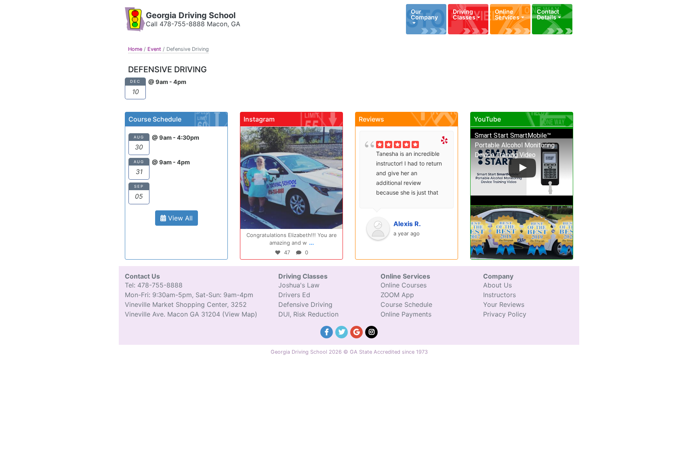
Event (154, 49)
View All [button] (179, 218)
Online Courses (404, 285)
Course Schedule (406, 304)
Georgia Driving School (190, 15)
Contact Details (548, 14)
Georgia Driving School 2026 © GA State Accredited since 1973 (349, 352)
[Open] (291, 178)
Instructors (499, 295)
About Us (497, 285)
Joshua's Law (299, 285)
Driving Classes (464, 14)
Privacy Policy (504, 314)
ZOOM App (397, 295)
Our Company (424, 14)
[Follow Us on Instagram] (371, 331)
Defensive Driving (305, 304)
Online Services (507, 14)
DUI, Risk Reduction (308, 314)
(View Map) (239, 314)
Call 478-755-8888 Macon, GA (193, 24)
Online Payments (406, 314)
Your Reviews (503, 304)
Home (135, 49)
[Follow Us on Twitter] (342, 331)
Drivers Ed (294, 295)
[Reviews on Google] (357, 331)
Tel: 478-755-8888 (154, 285)
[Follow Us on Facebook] (327, 331)
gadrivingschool (290, 134)
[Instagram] (332, 219)
